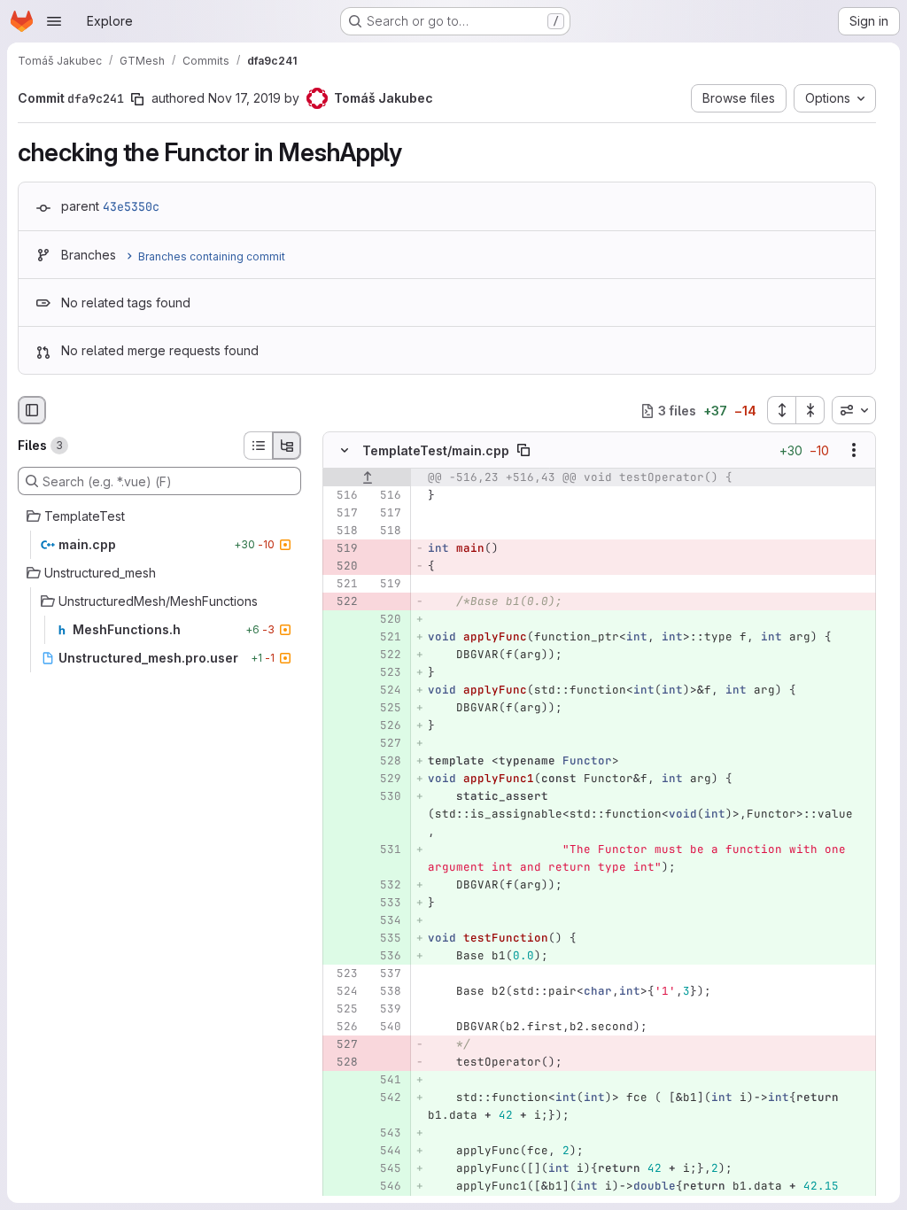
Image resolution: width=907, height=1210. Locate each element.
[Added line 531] (386, 850)
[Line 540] (386, 1027)
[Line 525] (343, 1010)
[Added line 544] (386, 1151)
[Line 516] (343, 496)
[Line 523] (343, 974)
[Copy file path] (523, 451)
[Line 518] (343, 531)
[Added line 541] (386, 1081)
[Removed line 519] (343, 549)
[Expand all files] (781, 410)
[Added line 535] (386, 939)
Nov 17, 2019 (244, 97)
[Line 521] (343, 584)
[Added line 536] (386, 957)
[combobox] (854, 410)
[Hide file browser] (32, 410)
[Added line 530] (386, 797)
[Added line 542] (386, 1098)
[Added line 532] (386, 886)
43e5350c (131, 206)
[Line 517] (343, 514)
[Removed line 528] (343, 1063)
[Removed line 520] (343, 567)
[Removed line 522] (343, 602)
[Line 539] (386, 1010)
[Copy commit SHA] (137, 99)
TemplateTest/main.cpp (435, 450)
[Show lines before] (367, 478)
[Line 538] (386, 992)
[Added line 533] (386, 903)
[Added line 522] (386, 655)
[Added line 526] (386, 726)
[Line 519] (386, 584)
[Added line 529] (386, 779)
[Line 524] (343, 992)
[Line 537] (386, 974)
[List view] (258, 445)
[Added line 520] (386, 620)
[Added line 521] (386, 638)
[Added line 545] (386, 1169)
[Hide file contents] (344, 451)
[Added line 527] (386, 744)
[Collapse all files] (810, 410)
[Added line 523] (386, 673)
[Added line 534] (386, 921)
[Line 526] (343, 1027)
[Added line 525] (386, 708)
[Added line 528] (386, 762)
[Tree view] (287, 445)
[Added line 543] (386, 1134)
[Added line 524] (386, 691)
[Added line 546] (386, 1187)
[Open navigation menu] (54, 21)
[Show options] (853, 451)
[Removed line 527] (343, 1045)
